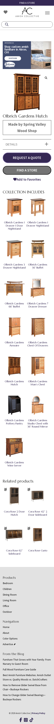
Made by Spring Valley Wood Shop (27, 127)
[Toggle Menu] (47, 12)
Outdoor (7, 611)
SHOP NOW (13, 58)
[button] (46, 77)
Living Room (9, 600)
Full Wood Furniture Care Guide (19, 669)
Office (6, 606)
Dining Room (10, 594)
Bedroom (8, 583)
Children (7, 589)
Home (6, 627)
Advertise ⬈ (9, 644)
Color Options (10, 638)
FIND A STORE (27, 3)
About (6, 632)
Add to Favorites (29, 179)
